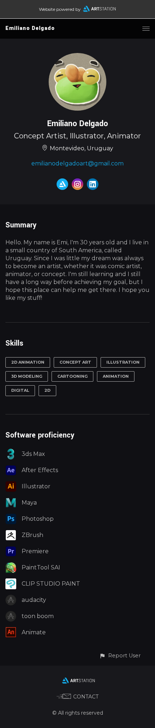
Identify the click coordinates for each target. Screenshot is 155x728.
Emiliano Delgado (30, 28)
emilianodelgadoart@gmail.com (77, 163)
